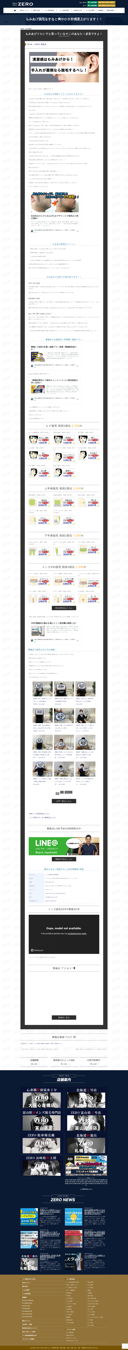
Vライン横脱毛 (91, 1314)
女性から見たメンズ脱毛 (28, 1331)
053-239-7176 (49, 882)
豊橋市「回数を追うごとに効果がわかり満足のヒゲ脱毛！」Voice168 (84, 754)
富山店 (84, 5)
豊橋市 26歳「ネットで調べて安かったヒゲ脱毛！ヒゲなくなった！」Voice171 (85, 728)
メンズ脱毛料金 (49, 10)
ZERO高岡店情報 (26, 1308)
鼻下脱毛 (68, 1295)
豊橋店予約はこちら (64, 859)
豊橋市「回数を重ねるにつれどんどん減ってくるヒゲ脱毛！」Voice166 (63, 781)
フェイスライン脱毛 (71, 1303)
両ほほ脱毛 (69, 1293)
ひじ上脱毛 (90, 1284)
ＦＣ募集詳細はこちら (86, 1189)
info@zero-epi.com (51, 897)
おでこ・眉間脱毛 (70, 1290)
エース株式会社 (70, 1332)
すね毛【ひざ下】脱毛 (93, 1303)
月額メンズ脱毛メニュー (72, 1284)
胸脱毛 (89, 1290)
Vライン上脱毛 (91, 1311)
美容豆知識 (110, 10)
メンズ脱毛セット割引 (71, 1287)
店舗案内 (100, 10)
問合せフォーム (26, 1320)
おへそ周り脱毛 (70, 1322)
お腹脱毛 (90, 1293)
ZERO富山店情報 (26, 1305)
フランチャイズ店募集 (28, 1339)
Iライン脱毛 (90, 1322)
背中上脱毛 (90, 1295)
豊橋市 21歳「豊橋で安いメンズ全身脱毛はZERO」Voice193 (64, 701)
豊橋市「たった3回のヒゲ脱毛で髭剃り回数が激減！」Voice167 (42, 781)
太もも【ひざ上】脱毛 (93, 1301)
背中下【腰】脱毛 (92, 1298)
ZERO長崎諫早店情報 (27, 1311)
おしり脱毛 (90, 1309)
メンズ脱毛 (37, 1043)
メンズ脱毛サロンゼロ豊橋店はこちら (42, 817)
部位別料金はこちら (64, 608)
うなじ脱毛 (69, 1314)
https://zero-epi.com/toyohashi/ (55, 893)
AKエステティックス (71, 1338)
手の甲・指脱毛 (70, 1311)
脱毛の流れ (36, 10)
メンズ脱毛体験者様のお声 (29, 1335)
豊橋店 (42, 1043)
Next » (68, 792)
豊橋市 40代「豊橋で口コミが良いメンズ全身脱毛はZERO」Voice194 (42, 701)
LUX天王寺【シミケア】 (72, 1340)
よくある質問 (90, 10)
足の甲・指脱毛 (91, 1306)
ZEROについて (24, 10)
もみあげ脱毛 (69, 1301)
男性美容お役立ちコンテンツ (30, 1328)
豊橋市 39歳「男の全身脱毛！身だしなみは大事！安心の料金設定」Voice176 (42, 728)
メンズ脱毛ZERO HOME (28, 1279)
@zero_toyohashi (51, 900)
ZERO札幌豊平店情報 (27, 1303)
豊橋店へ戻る (64, 1017)
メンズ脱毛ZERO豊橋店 (52, 874)
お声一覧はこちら (64, 801)
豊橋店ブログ (58, 1043)
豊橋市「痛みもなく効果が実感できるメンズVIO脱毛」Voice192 (84, 701)
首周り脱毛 (69, 1309)
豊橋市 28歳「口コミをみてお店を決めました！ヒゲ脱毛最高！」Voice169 (64, 754)
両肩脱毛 (68, 1317)
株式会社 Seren (70, 1335)
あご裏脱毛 (69, 1306)
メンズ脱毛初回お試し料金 (72, 1282)
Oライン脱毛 (91, 1325)
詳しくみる (34, 1064)
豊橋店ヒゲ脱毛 (49, 1043)
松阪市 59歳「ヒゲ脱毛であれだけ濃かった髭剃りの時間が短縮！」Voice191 (39, 1049)
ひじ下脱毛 (90, 1287)
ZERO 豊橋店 (40, 44)
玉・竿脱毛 (90, 1320)
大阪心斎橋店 (82, 2)
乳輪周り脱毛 (69, 1320)
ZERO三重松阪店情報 (27, 1314)
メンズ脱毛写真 (64, 10)
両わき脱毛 (90, 1282)
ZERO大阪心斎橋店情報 (27, 1300)
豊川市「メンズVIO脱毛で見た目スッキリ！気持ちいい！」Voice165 (84, 781)
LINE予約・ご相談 (27, 1324)
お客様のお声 (77, 10)
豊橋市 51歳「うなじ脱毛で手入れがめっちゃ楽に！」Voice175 (64, 728)
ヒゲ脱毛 (30, 1043)
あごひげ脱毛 (69, 1298)
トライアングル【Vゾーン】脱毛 (95, 1317)
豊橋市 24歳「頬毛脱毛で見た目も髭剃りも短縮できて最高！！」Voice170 (42, 754)
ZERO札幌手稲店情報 (27, 1316)
